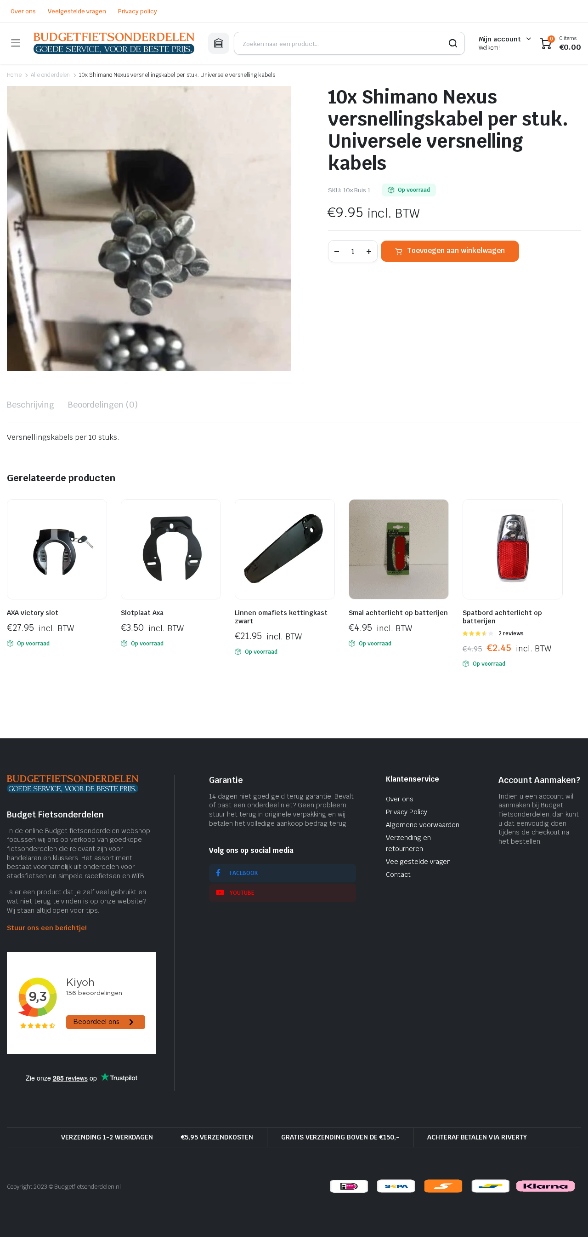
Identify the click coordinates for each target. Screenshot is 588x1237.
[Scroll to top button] (567, 1216)
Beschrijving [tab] (30, 404)
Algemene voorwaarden (422, 825)
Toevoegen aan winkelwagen (456, 250)
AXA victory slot (32, 613)
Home (14, 75)
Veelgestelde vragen (77, 11)
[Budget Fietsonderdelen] (114, 43)
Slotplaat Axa (142, 613)
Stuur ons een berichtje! (46, 928)
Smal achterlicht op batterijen (398, 613)
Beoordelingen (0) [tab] (103, 404)
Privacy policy (137, 11)
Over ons (23, 11)
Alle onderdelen (50, 75)
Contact (398, 874)
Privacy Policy (406, 812)
